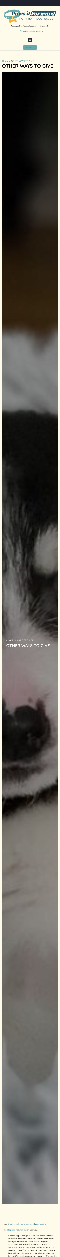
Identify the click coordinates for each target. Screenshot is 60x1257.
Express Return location (18, 1230)
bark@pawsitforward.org (33, 31)
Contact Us (30, 47)
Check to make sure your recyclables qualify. (27, 1224)
